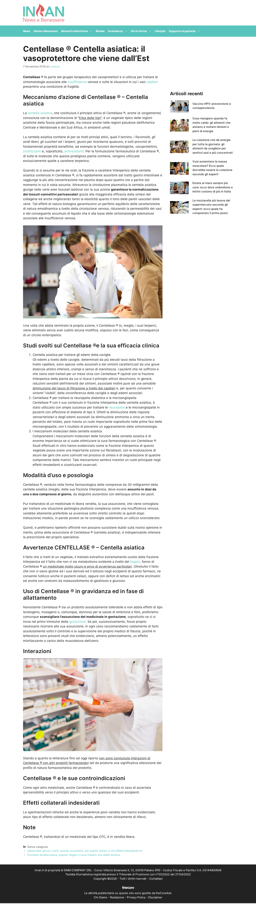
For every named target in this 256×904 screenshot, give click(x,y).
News (26, 31)
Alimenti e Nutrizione (74, 31)
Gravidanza (115, 31)
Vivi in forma (139, 31)
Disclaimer (155, 897)
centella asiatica (40, 113)
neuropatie (117, 407)
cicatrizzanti (32, 151)
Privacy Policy (136, 897)
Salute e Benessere (46, 31)
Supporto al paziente (182, 31)
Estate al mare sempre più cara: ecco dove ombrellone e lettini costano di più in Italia (212, 187)
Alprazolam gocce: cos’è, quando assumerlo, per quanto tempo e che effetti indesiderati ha (84, 850)
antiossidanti (74, 151)
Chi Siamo (100, 897)
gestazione (77, 621)
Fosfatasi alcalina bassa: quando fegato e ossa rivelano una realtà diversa (73, 854)
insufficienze (77, 82)
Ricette (100, 31)
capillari (152, 82)
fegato (135, 562)
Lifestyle (160, 31)
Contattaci (156, 878)
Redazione (117, 897)
